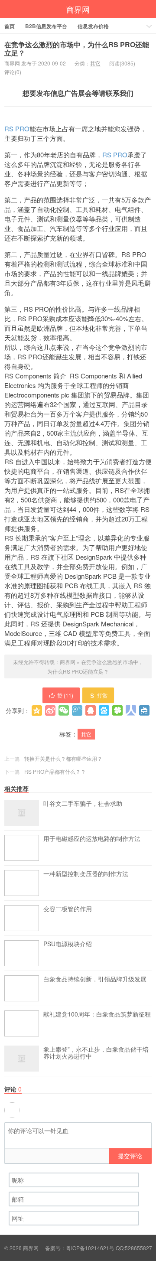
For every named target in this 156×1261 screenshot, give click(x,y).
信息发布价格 (93, 26)
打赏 (102, 695)
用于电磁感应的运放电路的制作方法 (91, 839)
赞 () (65, 695)
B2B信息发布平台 (46, 26)
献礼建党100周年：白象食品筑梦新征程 (97, 1014)
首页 (9, 26)
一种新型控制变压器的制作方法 (85, 874)
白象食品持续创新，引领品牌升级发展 (94, 979)
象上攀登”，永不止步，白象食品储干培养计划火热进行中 (96, 1053)
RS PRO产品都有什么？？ (55, 771)
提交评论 (130, 1155)
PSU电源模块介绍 (67, 944)
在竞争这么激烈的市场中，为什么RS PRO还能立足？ (76, 48)
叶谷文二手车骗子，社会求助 (82, 804)
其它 (95, 63)
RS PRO (16, 128)
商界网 (78, 9)
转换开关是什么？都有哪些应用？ (63, 758)
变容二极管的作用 (67, 909)
